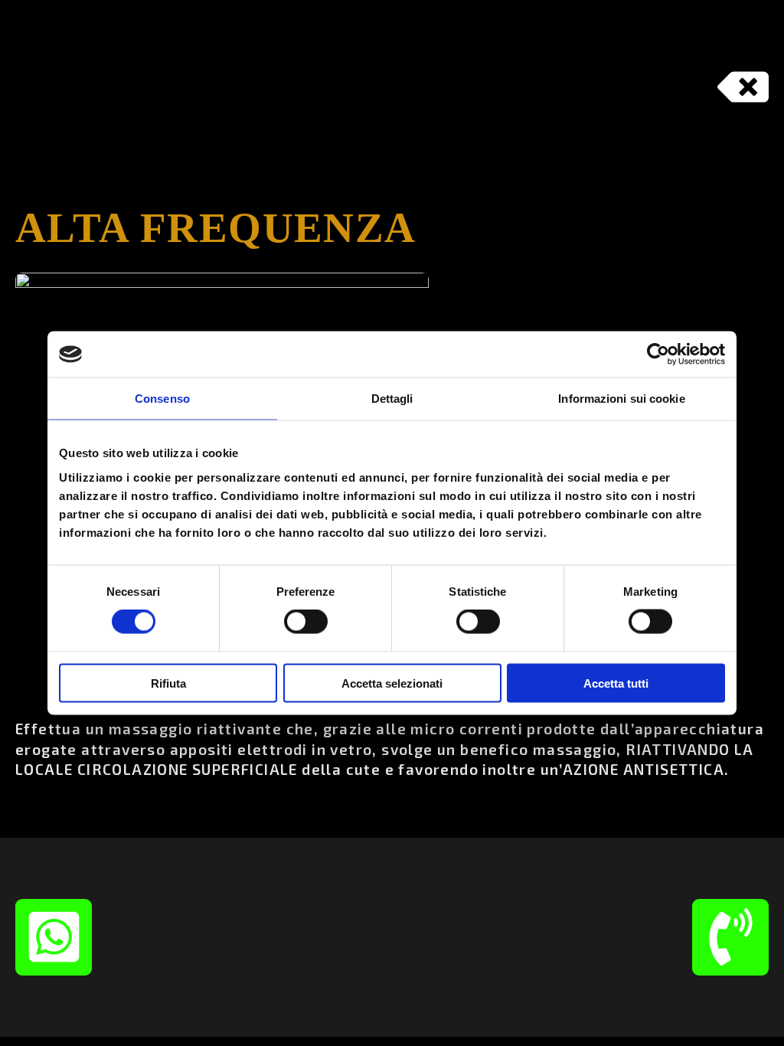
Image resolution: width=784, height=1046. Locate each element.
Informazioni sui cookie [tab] (621, 398)
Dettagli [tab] (392, 398)
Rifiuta (168, 682)
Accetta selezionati (392, 682)
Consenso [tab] (162, 398)
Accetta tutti (615, 682)
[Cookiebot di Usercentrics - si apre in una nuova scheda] (658, 354)
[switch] (306, 622)
